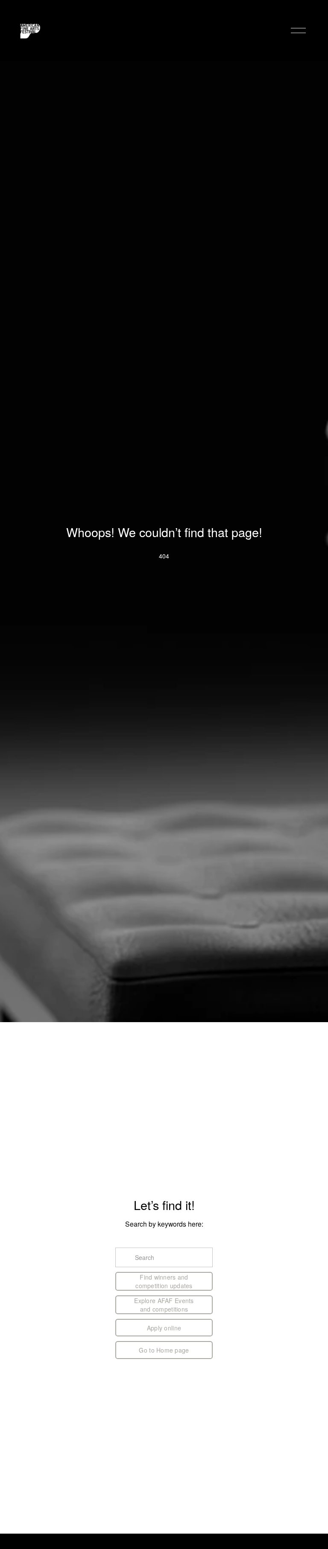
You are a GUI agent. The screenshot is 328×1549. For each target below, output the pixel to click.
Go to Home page (164, 1350)
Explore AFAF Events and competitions (163, 1304)
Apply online (164, 1328)
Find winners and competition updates (163, 1281)
